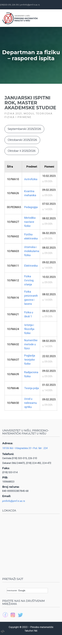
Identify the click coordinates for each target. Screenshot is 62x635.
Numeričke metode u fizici (30, 344)
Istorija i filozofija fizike (29, 329)
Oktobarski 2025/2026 (22, 140)
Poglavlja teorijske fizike (29, 359)
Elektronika (31, 265)
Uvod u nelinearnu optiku (30, 402)
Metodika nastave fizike (30, 221)
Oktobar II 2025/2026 (22, 151)
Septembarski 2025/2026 (24, 129)
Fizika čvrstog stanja (29, 280)
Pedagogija (31, 207)
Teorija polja (31, 388)
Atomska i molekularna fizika (31, 251)
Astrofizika (30, 179)
